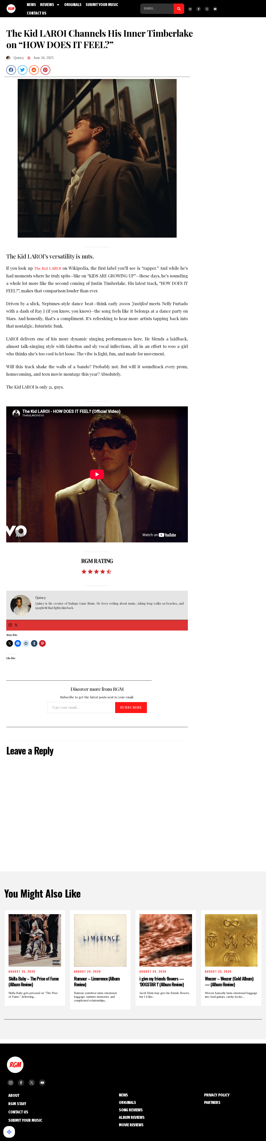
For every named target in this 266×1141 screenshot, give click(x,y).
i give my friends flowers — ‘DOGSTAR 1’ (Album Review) (161, 981)
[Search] (179, 9)
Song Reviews (131, 1109)
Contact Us (18, 1111)
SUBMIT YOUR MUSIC (102, 4)
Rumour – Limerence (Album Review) (97, 981)
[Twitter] (16, 625)
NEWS (31, 4)
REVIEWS (47, 4)
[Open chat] (9, 1132)
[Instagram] (10, 625)
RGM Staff (17, 1103)
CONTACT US (36, 13)
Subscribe (131, 707)
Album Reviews (131, 1117)
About (13, 1095)
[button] (11, 70)
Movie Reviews (131, 1124)
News (123, 1094)
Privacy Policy (216, 1094)
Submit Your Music (25, 1120)
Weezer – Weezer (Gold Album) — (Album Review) (229, 981)
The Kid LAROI (47, 268)
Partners (212, 1102)
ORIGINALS (72, 4)
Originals (127, 1102)
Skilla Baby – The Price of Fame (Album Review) (34, 981)
